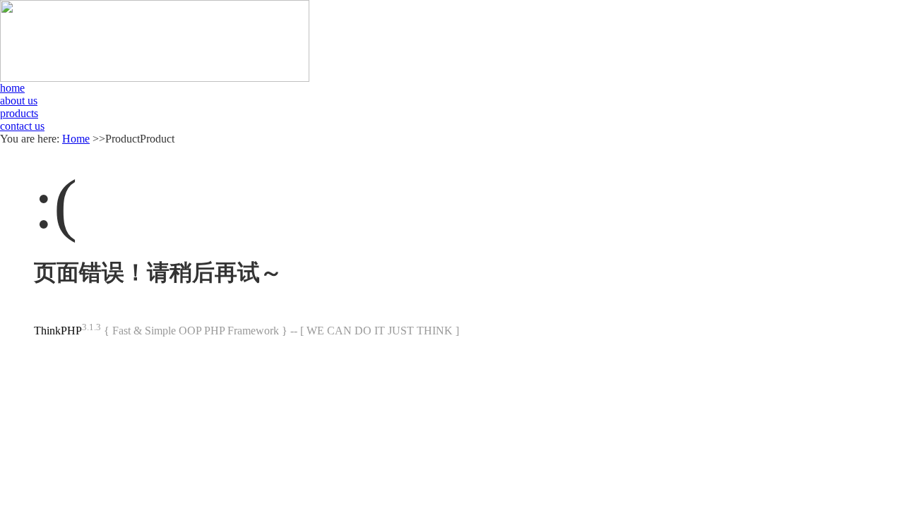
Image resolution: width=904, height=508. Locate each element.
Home (76, 139)
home (12, 88)
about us (18, 101)
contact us (22, 126)
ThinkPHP (58, 331)
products (19, 113)
